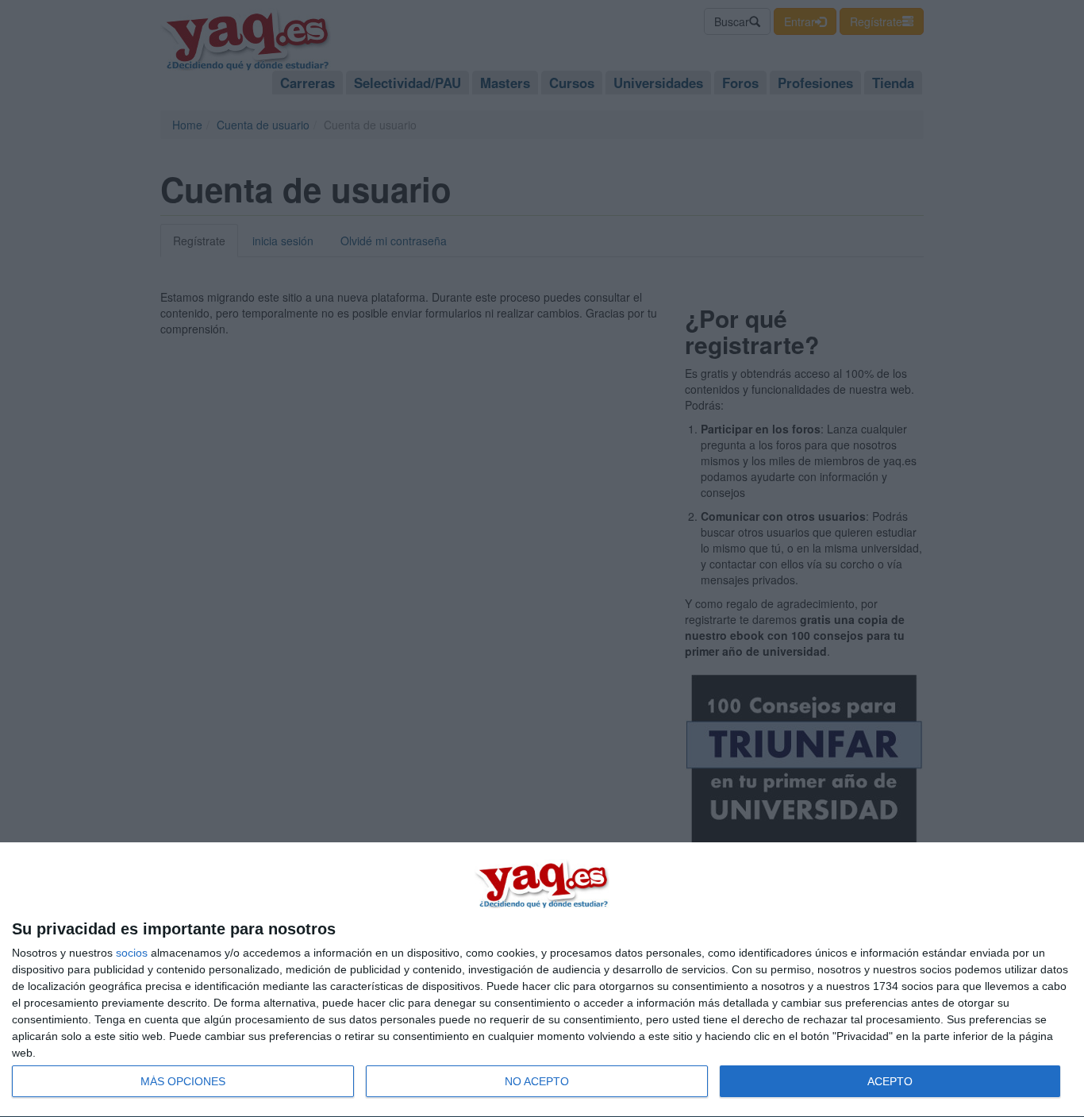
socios (132, 952)
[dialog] (542, 980)
